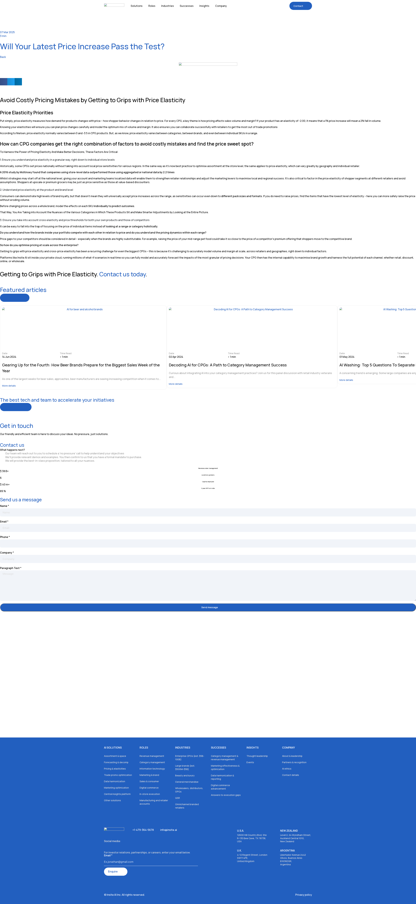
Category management (152, 762)
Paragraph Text (10, 568)
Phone (5, 537)
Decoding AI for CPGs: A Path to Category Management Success (228, 365)
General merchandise (186, 781)
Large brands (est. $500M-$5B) (185, 767)
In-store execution (150, 794)
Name (4, 506)
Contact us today (122, 274)
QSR (177, 797)
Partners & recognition (294, 762)
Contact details (290, 775)
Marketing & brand (149, 775)
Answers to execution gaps (226, 795)
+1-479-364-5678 (143, 830)
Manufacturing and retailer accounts (154, 802)
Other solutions (112, 800)
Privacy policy (303, 895)
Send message (209, 607)
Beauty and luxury (185, 775)
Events (250, 762)
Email (4, 521)
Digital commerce (149, 787)
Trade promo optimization (118, 775)
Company (7, 552)
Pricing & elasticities (115, 768)
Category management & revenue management (224, 757)
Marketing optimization (116, 787)
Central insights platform (117, 794)
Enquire (113, 871)
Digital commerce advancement (220, 787)
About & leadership (292, 755)
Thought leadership (257, 755)
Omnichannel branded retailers (187, 806)
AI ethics (286, 768)
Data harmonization (114, 781)
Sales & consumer (149, 781)
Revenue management (152, 755)
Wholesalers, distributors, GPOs (189, 790)
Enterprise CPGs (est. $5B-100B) (189, 757)
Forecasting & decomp (116, 762)
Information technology (152, 768)
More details (9, 385)
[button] (3, 81)
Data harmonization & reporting (222, 777)
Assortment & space (115, 755)
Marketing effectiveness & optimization (225, 767)
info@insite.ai (168, 830)
